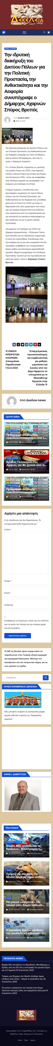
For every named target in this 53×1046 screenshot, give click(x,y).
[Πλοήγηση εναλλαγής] (24, 32)
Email (7, 593)
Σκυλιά (9, 870)
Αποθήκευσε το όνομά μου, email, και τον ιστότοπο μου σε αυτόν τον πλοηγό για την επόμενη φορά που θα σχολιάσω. (26, 624)
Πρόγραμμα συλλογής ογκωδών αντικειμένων (21, 490)
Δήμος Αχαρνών (10, 48)
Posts (26, 1040)
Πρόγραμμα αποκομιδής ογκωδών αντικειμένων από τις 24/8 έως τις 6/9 (26, 438)
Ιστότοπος (8, 605)
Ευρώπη (18, 842)
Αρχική (32, 1040)
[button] (44, 32)
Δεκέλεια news (23, 118)
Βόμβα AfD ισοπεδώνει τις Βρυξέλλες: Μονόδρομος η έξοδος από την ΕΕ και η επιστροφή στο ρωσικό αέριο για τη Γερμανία (26, 967)
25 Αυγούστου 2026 (17, 853)
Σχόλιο (7, 530)
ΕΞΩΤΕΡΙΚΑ (10, 842)
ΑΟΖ (8, 926)
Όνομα (7, 581)
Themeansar (38, 1034)
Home (20, 1040)
